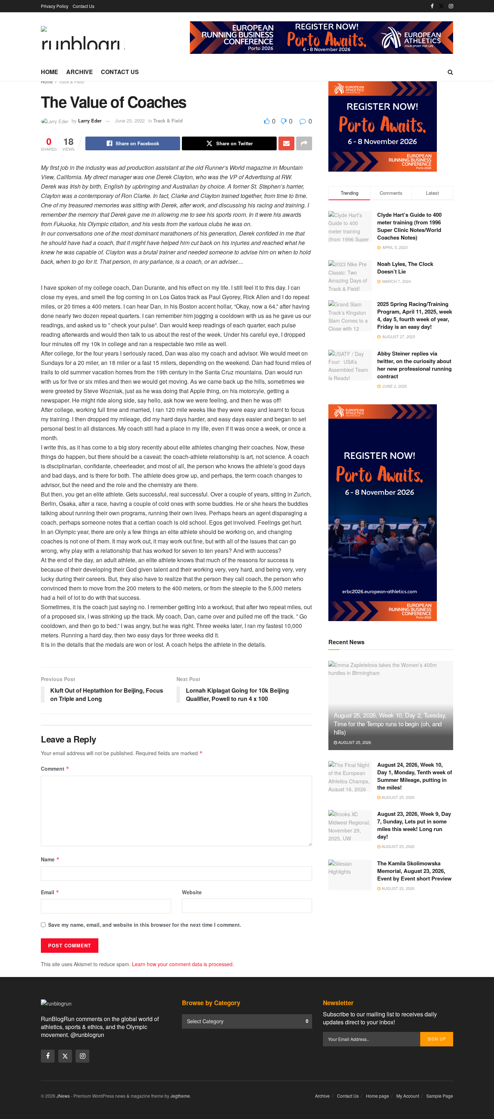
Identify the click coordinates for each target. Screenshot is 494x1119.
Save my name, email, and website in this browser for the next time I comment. (144, 924)
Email (50, 892)
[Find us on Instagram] (451, 6)
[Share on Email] (286, 143)
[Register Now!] (321, 36)
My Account (407, 1096)
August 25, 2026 (354, 742)
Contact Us (83, 6)
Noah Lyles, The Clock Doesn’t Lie (405, 267)
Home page (377, 1096)
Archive (79, 72)
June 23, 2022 (130, 120)
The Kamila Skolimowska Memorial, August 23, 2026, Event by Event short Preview (414, 870)
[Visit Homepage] (83, 38)
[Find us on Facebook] (432, 6)
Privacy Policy (54, 6)
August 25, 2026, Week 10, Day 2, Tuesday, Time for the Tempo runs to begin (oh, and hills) (390, 723)
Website (192, 892)
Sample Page (439, 1096)
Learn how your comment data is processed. (183, 964)
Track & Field (71, 81)
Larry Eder (90, 120)
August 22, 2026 (397, 888)
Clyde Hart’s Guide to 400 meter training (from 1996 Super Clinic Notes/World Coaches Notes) (409, 226)
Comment (55, 768)
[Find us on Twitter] (441, 6)
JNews (63, 1096)
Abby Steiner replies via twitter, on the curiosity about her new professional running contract (414, 364)
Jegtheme (180, 1096)
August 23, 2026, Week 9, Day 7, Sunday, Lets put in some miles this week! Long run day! (414, 825)
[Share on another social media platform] (304, 143)
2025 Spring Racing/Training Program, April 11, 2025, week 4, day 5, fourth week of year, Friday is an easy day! (414, 315)
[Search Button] (450, 72)
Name (50, 859)
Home (49, 72)
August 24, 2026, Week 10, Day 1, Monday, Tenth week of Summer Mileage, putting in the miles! (414, 776)
